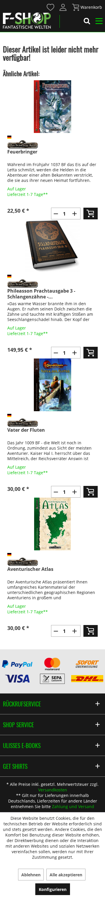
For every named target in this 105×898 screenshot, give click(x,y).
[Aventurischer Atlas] (52, 524)
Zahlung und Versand (73, 806)
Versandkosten (52, 790)
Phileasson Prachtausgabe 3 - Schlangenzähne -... (41, 294)
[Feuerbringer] (52, 106)
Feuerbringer (22, 152)
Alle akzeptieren (66, 874)
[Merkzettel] (50, 7)
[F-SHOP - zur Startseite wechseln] (27, 20)
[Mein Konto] (63, 7)
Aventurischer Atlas (30, 569)
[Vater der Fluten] (52, 384)
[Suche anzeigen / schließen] (87, 22)
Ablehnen (31, 874)
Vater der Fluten (26, 430)
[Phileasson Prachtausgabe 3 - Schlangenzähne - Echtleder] (52, 245)
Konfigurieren (52, 889)
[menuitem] (50, 7)
